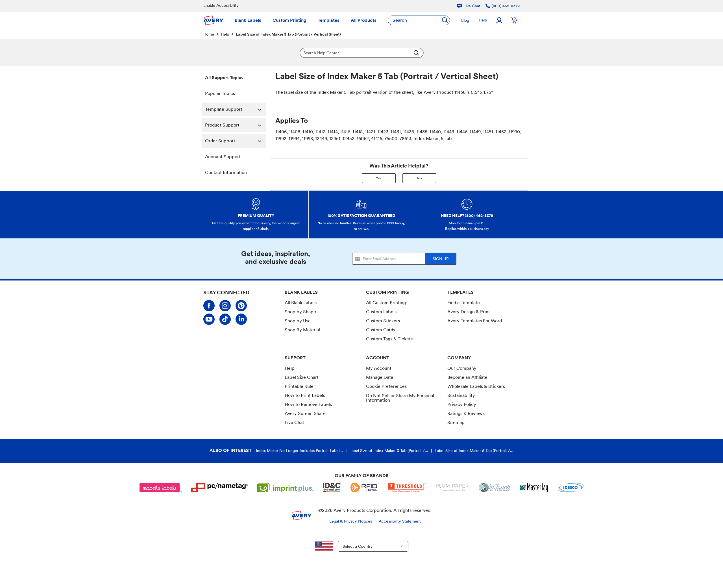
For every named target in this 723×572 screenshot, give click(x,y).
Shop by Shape (300, 311)
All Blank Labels (301, 302)
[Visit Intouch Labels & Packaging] (494, 487)
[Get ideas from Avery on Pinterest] (241, 305)
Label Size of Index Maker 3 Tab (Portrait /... (388, 450)
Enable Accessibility (221, 5)
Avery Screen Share (305, 413)
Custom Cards (380, 329)
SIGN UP (440, 258)
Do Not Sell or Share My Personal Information (400, 398)
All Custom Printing (386, 302)
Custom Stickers (383, 320)
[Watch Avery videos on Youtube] (209, 319)
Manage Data (379, 377)
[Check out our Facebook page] (209, 305)
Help (483, 20)
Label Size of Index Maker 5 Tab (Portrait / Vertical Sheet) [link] (288, 34)
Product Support (222, 125)
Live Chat (294, 422)
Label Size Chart (302, 377)
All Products (363, 20)
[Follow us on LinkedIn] (241, 319)
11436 (459, 92)
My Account (378, 368)
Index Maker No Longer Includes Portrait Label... (299, 450)
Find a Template (463, 302)
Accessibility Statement (400, 521)
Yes (378, 178)
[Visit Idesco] (570, 487)
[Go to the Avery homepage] (213, 20)
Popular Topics (220, 93)
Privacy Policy (461, 404)
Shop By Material (302, 329)
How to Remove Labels (308, 404)
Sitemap (456, 422)
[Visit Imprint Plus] (285, 487)
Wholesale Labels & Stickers (476, 386)
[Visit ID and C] (332, 487)
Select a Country (358, 546)
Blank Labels (248, 20)
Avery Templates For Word (474, 320)
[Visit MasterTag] (534, 487)
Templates (328, 20)
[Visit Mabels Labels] (161, 487)
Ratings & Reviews (466, 413)
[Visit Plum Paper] (452, 487)
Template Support (223, 109)
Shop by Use (298, 320)
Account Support (223, 156)
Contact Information (226, 172)
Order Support (220, 140)
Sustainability (461, 395)
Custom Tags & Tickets (389, 339)
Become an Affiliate (467, 377)
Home (208, 34)
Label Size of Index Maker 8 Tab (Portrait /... (474, 450)
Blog (465, 20)
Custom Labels (381, 311)
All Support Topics (224, 77)
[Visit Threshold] (407, 487)
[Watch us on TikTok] (225, 319)
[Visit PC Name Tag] (219, 487)
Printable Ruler (300, 386)
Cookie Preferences (386, 386)
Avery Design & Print (468, 311)
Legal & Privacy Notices (350, 521)
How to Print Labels (305, 395)
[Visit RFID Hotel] (364, 487)
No (419, 178)
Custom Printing (289, 20)
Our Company (461, 368)
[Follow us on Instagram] (225, 305)
